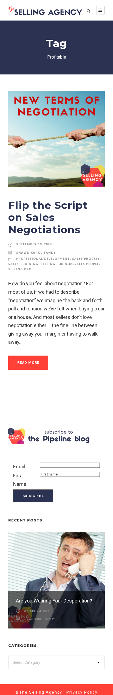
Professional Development (43, 258)
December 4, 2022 (36, 611)
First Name (19, 480)
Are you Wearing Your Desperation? (54, 601)
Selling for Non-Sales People (70, 264)
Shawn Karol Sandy (36, 252)
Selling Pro (20, 269)
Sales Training (23, 264)
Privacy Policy (82, 692)
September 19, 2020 (34, 244)
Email (19, 466)
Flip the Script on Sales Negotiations (48, 217)
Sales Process (86, 258)
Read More (28, 363)
